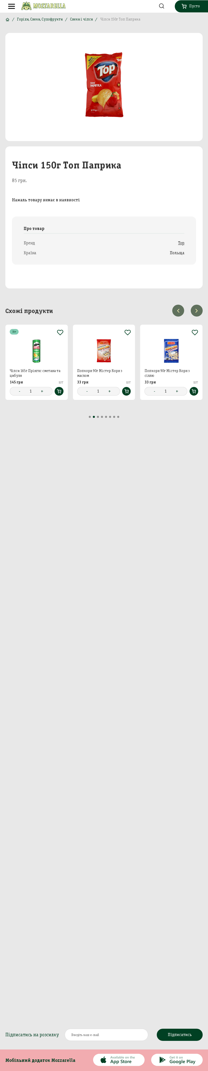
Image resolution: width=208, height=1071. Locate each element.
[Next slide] (197, 311)
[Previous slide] (178, 311)
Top (181, 242)
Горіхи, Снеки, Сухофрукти (40, 19)
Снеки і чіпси (81, 19)
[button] (90, 417)
